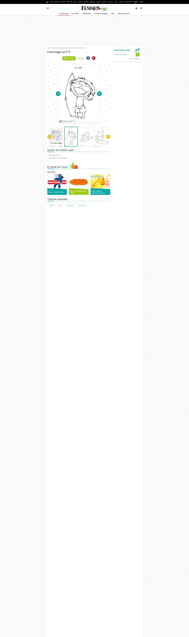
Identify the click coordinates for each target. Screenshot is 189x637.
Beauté (57, 2)
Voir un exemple (134, 59)
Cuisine (63, 2)
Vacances (69, 205)
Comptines (86, 14)
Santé (105, 2)
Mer (79, 48)
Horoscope (128, 2)
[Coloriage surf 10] (86, 137)
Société (110, 2)
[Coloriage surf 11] (71, 137)
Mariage (92, 2)
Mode (51, 2)
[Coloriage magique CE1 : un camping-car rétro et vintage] (56, 137)
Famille (98, 2)
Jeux (113, 14)
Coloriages (63, 14)
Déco (75, 2)
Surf (84, 48)
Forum (141, 2)
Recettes (69, 2)
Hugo (135, 2)
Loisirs (121, 2)
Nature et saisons (70, 48)
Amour (86, 2)
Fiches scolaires (101, 14)
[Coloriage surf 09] (101, 137)
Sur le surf (82, 205)
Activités (75, 14)
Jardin (80, 2)
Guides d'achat (124, 14)
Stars (116, 2)
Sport (51, 205)
